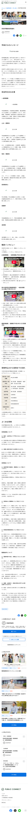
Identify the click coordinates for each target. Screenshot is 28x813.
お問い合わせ (5, 795)
